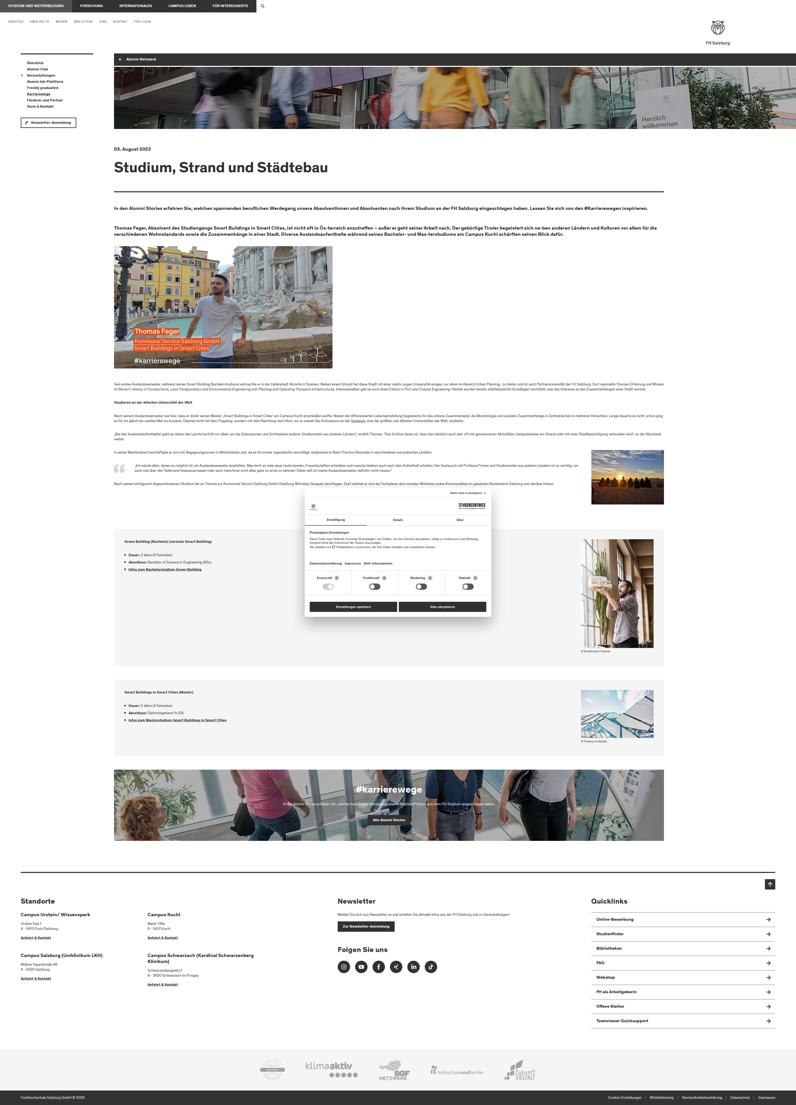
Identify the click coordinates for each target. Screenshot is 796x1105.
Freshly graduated (42, 88)
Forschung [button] (91, 6)
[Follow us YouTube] (361, 968)
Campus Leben (182, 6)
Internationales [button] (135, 6)
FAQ (600, 963)
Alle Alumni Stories (389, 820)
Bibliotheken (609, 949)
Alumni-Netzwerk (141, 59)
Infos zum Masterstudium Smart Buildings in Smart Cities (178, 720)
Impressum (766, 1097)
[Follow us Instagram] (344, 968)
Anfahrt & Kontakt (36, 938)
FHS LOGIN (142, 22)
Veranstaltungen (41, 76)
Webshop (605, 978)
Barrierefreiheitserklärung (702, 1097)
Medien (63, 21)
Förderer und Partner (45, 100)
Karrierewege (38, 94)
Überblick (35, 63)
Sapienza (358, 421)
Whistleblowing (662, 1097)
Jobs (103, 22)
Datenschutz (740, 1097)
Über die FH (41, 21)
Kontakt (120, 22)
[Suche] (262, 6)
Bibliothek (83, 22)
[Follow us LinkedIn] (413, 968)
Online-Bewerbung (615, 920)
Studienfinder (610, 934)
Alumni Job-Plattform (45, 82)
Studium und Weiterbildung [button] (36, 6)
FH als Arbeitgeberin (616, 992)
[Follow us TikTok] (431, 968)
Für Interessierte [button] (230, 6)
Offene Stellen (610, 1007)
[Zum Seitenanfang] (770, 884)
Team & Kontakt (40, 107)
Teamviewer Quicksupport (622, 1021)
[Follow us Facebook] (379, 968)
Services (16, 21)
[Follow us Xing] (396, 968)
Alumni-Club (37, 69)
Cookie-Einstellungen (625, 1097)
